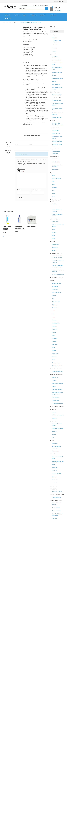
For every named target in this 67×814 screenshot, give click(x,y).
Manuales (54, 476)
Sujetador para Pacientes (58, 274)
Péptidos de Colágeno (57, 491)
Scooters (54, 482)
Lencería (54, 380)
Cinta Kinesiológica (56, 178)
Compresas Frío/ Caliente (55, 149)
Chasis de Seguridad (57, 72)
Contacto (43, 15)
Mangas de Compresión (57, 383)
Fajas (53, 314)
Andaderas (54, 37)
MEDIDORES (52, 241)
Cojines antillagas (56, 133)
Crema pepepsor (56, 507)
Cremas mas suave (56, 510)
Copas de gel (55, 377)
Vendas (53, 238)
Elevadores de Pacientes (55, 207)
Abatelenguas (55, 221)
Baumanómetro (55, 244)
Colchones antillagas (57, 141)
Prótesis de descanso (57, 389)
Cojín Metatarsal (55, 301)
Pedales (54, 434)
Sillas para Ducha (56, 84)
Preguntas (8, 18)
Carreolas (52, 120)
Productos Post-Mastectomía (56, 374)
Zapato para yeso (56, 362)
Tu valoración (20, 171)
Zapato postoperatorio (57, 365)
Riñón (53, 235)
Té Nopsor (54, 518)
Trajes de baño (55, 400)
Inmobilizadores (55, 323)
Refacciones (53, 409)
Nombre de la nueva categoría (56, 277)
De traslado (54, 467)
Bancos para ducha (56, 59)
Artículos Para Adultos (55, 92)
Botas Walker (55, 286)
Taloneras (54, 356)
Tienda (24, 15)
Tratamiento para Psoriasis (12, 22)
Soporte (54, 350)
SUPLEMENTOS (53, 489)
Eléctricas (54, 470)
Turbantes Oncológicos (57, 403)
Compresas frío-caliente (57, 428)
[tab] (8, 145)
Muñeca (54, 332)
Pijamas (54, 386)
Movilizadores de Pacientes (56, 253)
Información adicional (8, 145)
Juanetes (54, 326)
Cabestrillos (55, 289)
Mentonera (54, 329)
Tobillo (53, 196)
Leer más (5, 232)
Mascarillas (54, 443)
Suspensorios (55, 353)
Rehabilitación (53, 421)
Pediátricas (54, 479)
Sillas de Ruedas (53, 454)
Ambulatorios (53, 35)
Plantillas (54, 341)
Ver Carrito (33, 15)
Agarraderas (55, 56)
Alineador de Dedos (56, 283)
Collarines (54, 304)
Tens (53, 437)
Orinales (54, 81)
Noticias (16, 15)
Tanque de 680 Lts (56, 497)
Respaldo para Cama (56, 117)
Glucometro (54, 247)
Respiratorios (53, 440)
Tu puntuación (20, 168)
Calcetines (54, 159)
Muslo (53, 184)
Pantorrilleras (55, 169)
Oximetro (54, 250)
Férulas (53, 317)
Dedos (53, 311)
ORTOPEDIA (52, 280)
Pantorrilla (54, 187)
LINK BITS (54, 204)
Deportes (52, 172)
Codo (53, 181)
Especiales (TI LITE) (56, 473)
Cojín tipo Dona (55, 130)
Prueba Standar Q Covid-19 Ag (56, 406)
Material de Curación (54, 219)
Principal (7, 15)
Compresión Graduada (55, 156)
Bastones (54, 48)
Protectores (55, 344)
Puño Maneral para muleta (58, 415)
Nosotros (53, 15)
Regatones (54, 418)
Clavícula (54, 295)
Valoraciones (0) (8, 152)
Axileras (54, 412)
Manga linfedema (56, 162)
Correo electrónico (36, 189)
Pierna (53, 190)
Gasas (53, 229)
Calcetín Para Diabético (57, 371)
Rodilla (53, 193)
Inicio (4, 22)
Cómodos (54, 75)
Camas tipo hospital (56, 100)
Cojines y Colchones (54, 127)
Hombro (54, 320)
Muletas (54, 51)
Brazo (53, 175)
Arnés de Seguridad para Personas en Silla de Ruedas (58, 463)
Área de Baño (53, 54)
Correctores (55, 307)
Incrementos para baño (57, 78)
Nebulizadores (55, 451)
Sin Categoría (53, 486)
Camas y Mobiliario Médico (56, 97)
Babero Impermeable (57, 94)
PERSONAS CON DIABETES (56, 368)
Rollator (55, 45)
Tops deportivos (55, 397)
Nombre (19, 189)
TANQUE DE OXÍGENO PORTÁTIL (57, 494)
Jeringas (54, 232)
